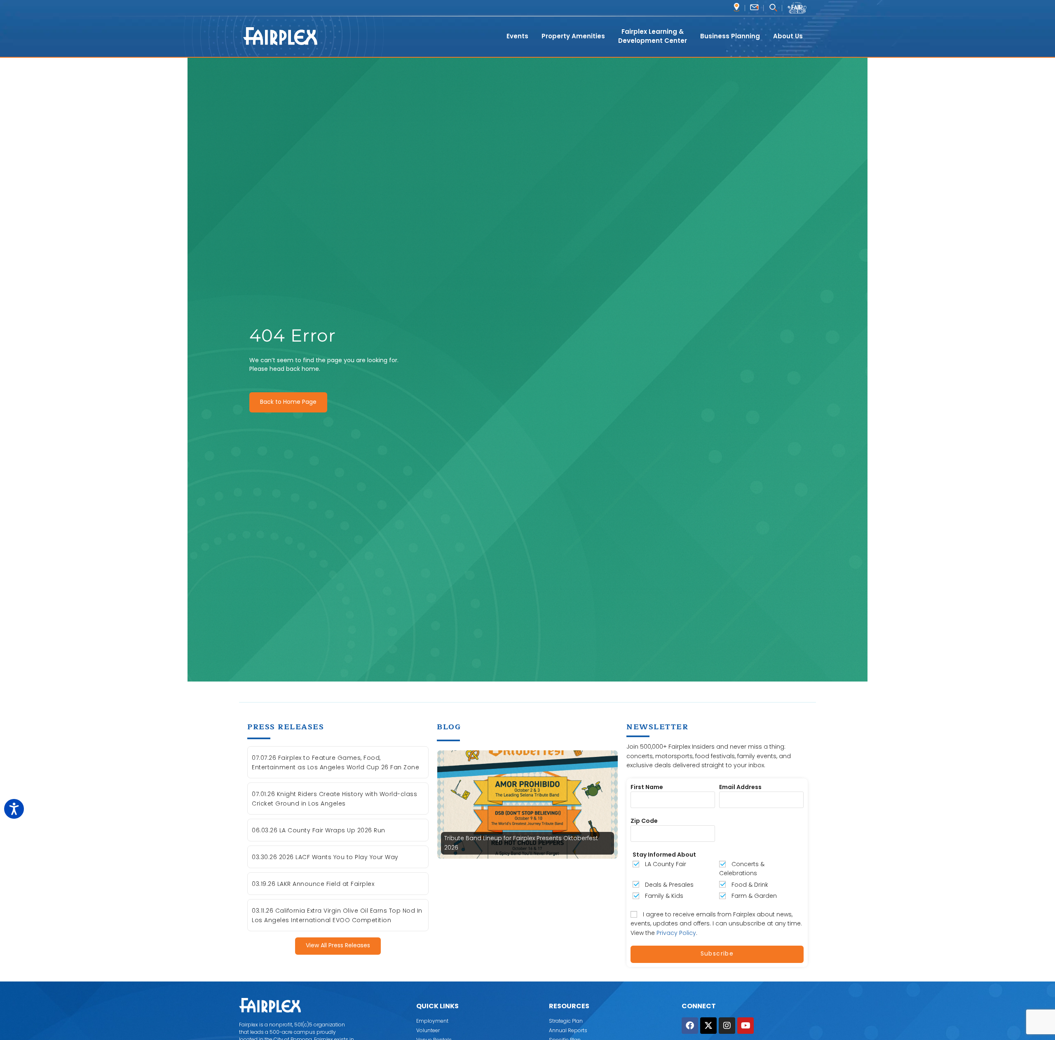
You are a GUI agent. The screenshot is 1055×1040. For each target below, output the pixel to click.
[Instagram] (727, 1025)
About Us (788, 36)
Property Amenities (573, 36)
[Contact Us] (754, 7)
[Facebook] (690, 1025)
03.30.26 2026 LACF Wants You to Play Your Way (325, 857)
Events (517, 36)
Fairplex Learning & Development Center (652, 36)
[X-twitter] (708, 1025)
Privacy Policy (676, 933)
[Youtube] (745, 1025)
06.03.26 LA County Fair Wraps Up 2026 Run (318, 830)
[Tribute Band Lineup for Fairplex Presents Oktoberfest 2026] (527, 804)
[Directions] (736, 7)
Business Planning (730, 36)
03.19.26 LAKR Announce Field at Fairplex (313, 884)
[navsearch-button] (773, 8)
